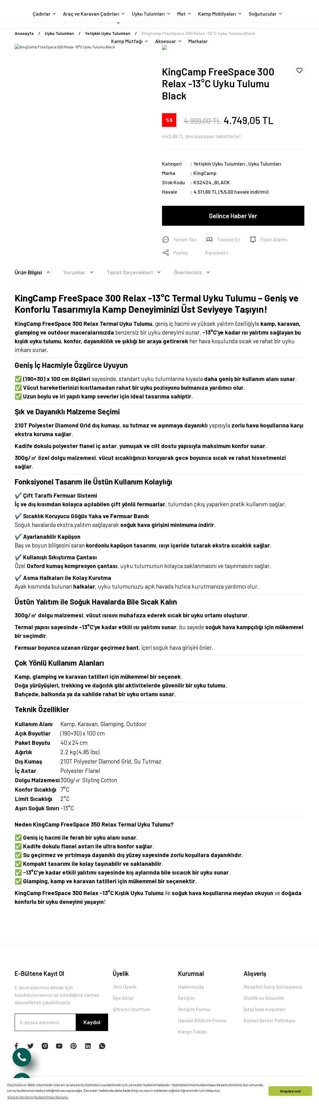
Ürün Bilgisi (28, 272)
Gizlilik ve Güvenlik (264, 998)
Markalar (198, 41)
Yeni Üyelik (124, 987)
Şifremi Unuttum (131, 1009)
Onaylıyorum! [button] (290, 1091)
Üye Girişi (123, 998)
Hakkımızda (191, 987)
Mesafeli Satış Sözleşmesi (273, 987)
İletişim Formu (194, 1009)
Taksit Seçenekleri (130, 272)
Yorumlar (74, 272)
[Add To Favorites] (299, 70)
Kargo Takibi (192, 1031)
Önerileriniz (188, 272)
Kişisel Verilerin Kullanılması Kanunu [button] (37, 1097)
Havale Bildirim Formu (202, 1020)
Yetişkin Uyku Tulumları (219, 163)
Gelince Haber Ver (233, 215)
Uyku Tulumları (264, 163)
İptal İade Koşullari (264, 1009)
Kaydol (91, 1022)
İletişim (186, 998)
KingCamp (205, 173)
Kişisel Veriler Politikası (269, 1020)
